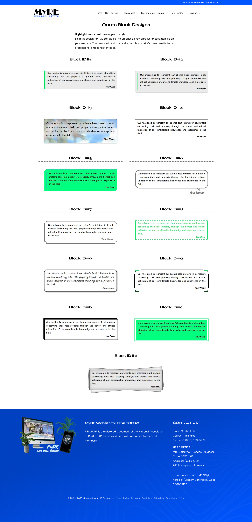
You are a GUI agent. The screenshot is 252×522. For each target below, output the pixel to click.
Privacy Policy (122, 498)
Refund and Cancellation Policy (169, 498)
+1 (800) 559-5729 (194, 440)
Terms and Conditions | (142, 498)
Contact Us (188, 431)
